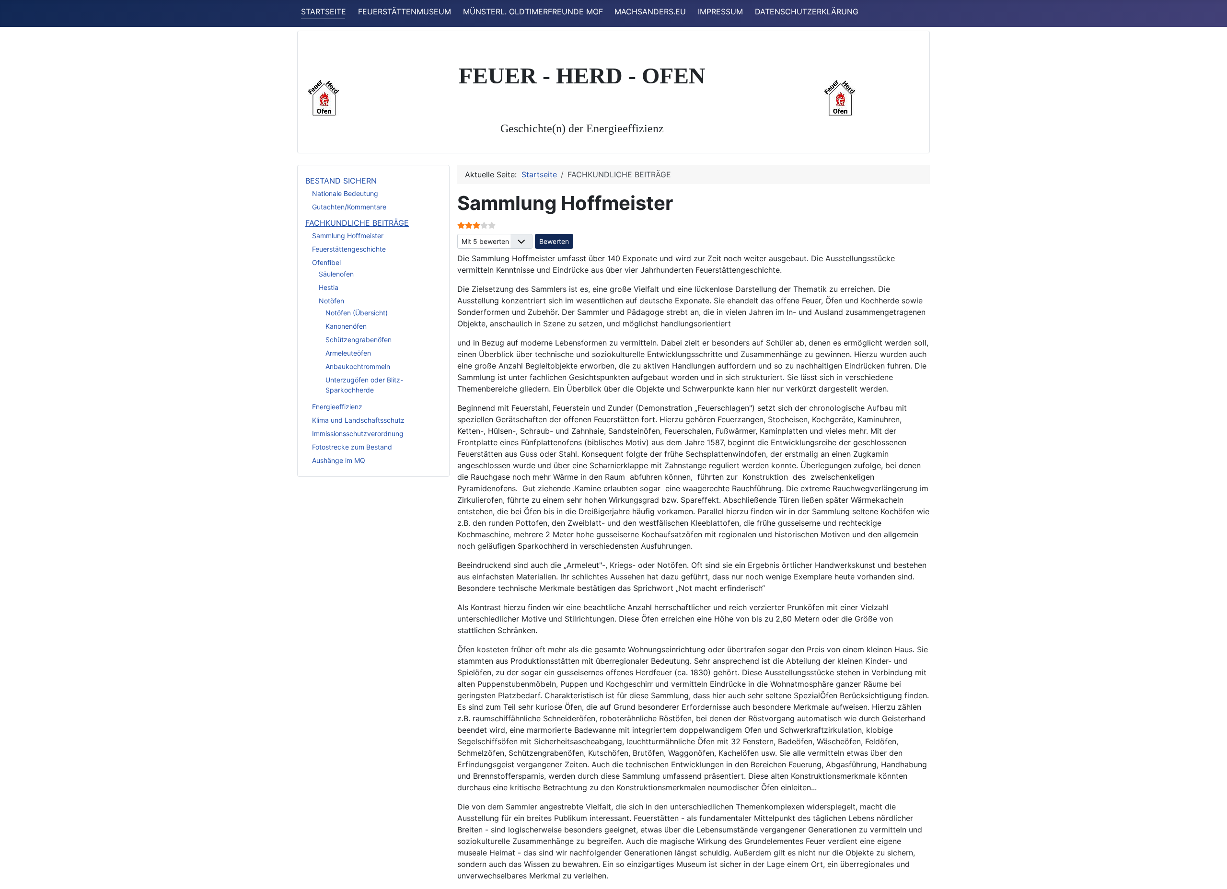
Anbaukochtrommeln (357, 366)
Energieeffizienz (337, 407)
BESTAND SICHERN (341, 180)
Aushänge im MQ (338, 460)
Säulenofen (336, 274)
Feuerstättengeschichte (349, 249)
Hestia (328, 287)
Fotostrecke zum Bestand (352, 447)
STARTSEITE (323, 11)
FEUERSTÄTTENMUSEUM (404, 11)
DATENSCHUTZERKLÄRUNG (806, 11)
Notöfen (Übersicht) (356, 313)
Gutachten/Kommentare (349, 207)
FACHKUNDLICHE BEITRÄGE (357, 223)
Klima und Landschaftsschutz (358, 420)
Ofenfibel (326, 262)
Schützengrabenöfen (358, 339)
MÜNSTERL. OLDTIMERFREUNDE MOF (533, 11)
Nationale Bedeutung (345, 193)
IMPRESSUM (720, 11)
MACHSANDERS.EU (650, 11)
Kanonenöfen (346, 326)
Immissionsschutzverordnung (358, 433)
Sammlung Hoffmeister (347, 235)
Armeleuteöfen (348, 353)
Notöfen (331, 301)
